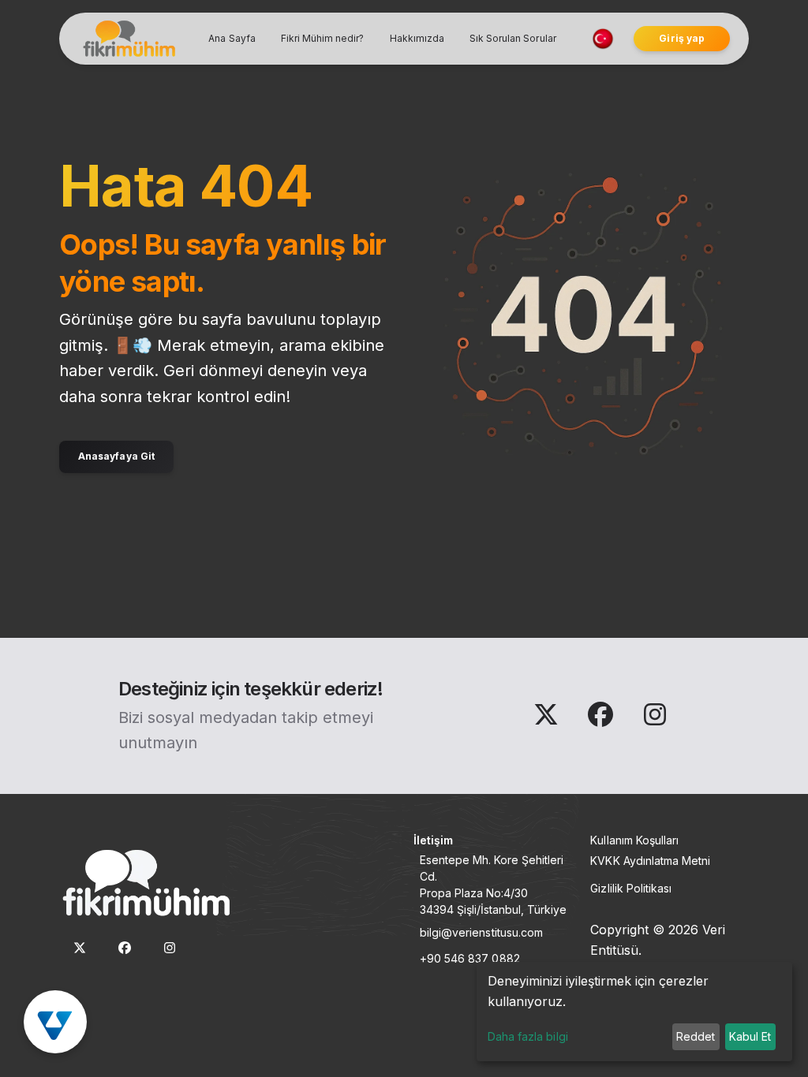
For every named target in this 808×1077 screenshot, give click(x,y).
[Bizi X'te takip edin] (548, 719)
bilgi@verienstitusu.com (481, 932)
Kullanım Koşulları (634, 840)
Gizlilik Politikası (630, 888)
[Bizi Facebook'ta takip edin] (602, 719)
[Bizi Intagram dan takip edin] (655, 719)
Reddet (695, 1036)
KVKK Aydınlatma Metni (650, 860)
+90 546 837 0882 (470, 958)
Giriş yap (681, 38)
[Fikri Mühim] (127, 38)
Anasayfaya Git (116, 456)
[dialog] (634, 1011)
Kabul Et (750, 1036)
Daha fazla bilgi (528, 1036)
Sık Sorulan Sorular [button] (512, 38)
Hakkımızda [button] (417, 38)
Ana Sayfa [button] (231, 38)
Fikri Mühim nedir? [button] (323, 38)
